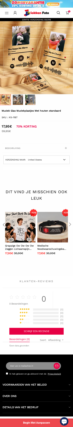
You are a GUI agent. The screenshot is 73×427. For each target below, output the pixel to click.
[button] (3, 231)
